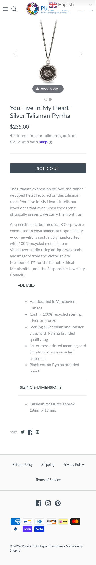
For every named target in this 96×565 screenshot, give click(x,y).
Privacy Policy (73, 464)
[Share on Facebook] (30, 432)
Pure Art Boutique (34, 546)
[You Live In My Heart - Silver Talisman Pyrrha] (45, 99)
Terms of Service (48, 480)
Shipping (47, 464)
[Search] (16, 8)
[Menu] (5, 8)
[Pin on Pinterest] (37, 432)
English (65, 4)
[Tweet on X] (22, 432)
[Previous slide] (15, 54)
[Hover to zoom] (48, 55)
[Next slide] (81, 54)
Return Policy (22, 464)
